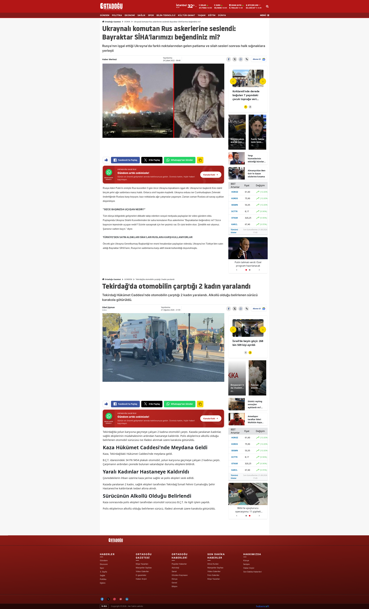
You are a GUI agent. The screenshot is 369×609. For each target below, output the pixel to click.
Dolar (203, 5)
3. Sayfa (103, 572)
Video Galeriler (142, 571)
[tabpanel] (248, 86)
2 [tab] (250, 107)
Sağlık (102, 575)
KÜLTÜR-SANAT (186, 15)
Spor (102, 568)
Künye (246, 560)
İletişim (246, 564)
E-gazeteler (141, 575)
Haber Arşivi (141, 579)
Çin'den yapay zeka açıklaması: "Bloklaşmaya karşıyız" (247, 264)
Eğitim (102, 583)
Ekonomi (104, 564)
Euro (218, 5)
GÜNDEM (104, 15)
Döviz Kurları (213, 564)
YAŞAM (201, 15)
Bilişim (174, 586)
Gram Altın (236, 5)
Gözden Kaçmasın (180, 575)
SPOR (151, 15)
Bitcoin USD (253, 5)
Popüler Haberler (179, 564)
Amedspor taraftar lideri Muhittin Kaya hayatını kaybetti (256, 419)
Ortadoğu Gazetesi (112, 21)
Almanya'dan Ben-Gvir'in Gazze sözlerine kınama (257, 173)
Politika (103, 579)
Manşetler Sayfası (144, 568)
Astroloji (175, 568)
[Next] (263, 81)
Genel (174, 583)
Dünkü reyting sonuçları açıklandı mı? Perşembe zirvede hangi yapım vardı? (257, 404)
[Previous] (233, 81)
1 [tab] (245, 107)
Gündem (104, 560)
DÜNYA (222, 15)
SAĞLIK (141, 15)
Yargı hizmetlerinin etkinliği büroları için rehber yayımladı (256, 158)
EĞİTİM (211, 15)
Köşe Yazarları (142, 564)
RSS (105, 606)
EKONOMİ (130, 15)
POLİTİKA (117, 15)
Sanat (174, 571)
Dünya (174, 579)
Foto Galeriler (213, 575)
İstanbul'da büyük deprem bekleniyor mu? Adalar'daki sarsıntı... (247, 95)
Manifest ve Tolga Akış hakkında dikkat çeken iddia (248, 509)
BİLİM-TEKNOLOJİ (166, 15)
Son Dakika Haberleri (252, 572)
